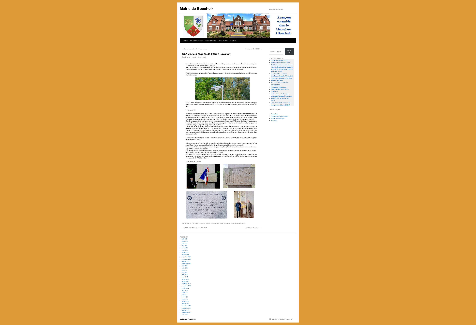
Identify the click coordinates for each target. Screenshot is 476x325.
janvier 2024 (185, 304)
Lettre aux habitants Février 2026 (280, 103)
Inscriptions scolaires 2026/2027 (280, 105)
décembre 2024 (186, 283)
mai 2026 (184, 246)
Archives (233, 40)
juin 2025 (184, 270)
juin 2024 (184, 295)
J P (205, 57)
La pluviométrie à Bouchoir (279, 74)
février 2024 (185, 301)
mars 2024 (185, 299)
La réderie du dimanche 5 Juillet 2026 (282, 76)
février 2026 (185, 252)
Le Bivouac (274, 91)
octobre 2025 (185, 261)
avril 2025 (185, 275)
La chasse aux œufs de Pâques (280, 94)
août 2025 (185, 266)
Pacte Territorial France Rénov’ (280, 89)
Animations (274, 114)
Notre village (223, 40)
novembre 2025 (186, 259)
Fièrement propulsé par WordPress (281, 319)
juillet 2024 (185, 292)
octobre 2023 (185, 310)
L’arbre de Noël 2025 (254, 49)
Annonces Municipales (277, 118)
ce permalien (241, 223)
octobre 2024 (185, 288)
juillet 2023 (185, 315)
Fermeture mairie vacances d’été (280, 62)
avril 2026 (185, 248)
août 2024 (185, 290)
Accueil (185, 40)
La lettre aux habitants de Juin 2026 (281, 78)
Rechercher (289, 51)
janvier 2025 (185, 281)
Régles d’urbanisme (277, 80)
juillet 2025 (185, 268)
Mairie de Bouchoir (196, 8)
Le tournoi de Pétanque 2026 (279, 60)
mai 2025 (184, 272)
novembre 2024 (186, 286)
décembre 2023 (186, 306)
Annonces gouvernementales (279, 116)
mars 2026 (185, 250)
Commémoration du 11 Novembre (194, 49)
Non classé (206, 223)
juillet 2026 (185, 241)
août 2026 (185, 239)
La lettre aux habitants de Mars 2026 (281, 96)
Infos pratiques (210, 40)
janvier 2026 (185, 254)
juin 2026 (184, 243)
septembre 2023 (186, 312)
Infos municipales (196, 40)
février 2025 (185, 279)
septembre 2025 (186, 263)
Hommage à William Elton (278, 87)
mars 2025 (185, 277)
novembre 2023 (186, 308)
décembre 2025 (186, 257)
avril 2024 (185, 297)
